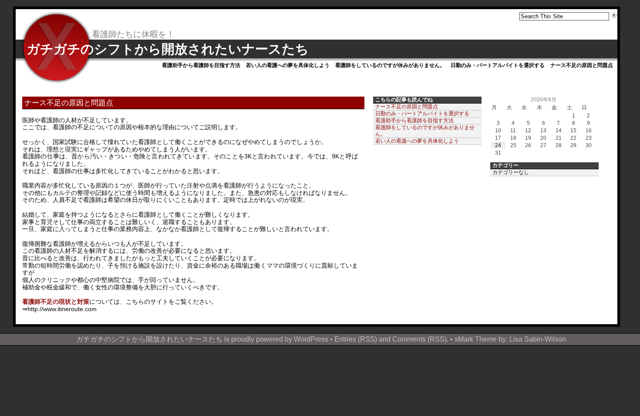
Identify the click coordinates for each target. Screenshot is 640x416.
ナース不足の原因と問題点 (581, 65)
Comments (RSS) (419, 339)
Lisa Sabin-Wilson (537, 339)
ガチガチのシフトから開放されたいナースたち (168, 49)
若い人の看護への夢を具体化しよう (288, 65)
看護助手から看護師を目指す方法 (201, 65)
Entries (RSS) (355, 339)
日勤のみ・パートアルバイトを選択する (498, 65)
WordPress (311, 339)
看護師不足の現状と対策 (55, 301)
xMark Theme (476, 339)
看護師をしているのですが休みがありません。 (390, 65)
